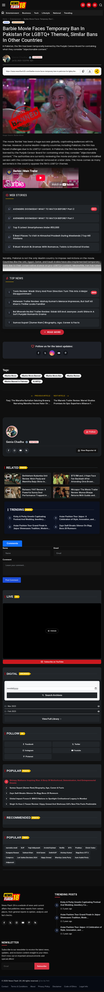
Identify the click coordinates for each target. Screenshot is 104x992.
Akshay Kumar (66, 853)
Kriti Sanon (41, 853)
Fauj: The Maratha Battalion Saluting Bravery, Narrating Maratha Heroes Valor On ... (28, 402)
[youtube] (20, 450)
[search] (100, 5)
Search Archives (52, 695)
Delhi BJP (53, 853)
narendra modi (11, 848)
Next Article (60, 396)
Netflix (61, 848)
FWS (47, 981)
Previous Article (42, 396)
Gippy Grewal (46, 858)
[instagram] (14, 450)
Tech (36, 13)
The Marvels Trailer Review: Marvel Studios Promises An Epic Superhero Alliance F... (74, 402)
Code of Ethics (70, 986)
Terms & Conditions (19, 986)
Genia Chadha (15, 442)
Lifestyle (46, 13)
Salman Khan (28, 853)
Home (5, 19)
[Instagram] (16, 922)
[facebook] (8, 450)
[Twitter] (10, 922)
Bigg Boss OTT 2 (82, 853)
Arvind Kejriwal (50, 848)
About (32, 986)
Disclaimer (57, 986)
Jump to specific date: (17, 684)
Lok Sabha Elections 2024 (27, 858)
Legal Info (83, 986)
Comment (7, 559)
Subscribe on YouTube (52, 661)
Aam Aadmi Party (82, 858)
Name (5, 548)
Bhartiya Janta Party (63, 858)
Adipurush (10, 862)
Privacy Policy (44, 986)
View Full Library (52, 719)
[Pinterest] (29, 922)
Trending (68, 13)
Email (56, 548)
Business (26, 13)
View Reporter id (87, 450)
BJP (22, 848)
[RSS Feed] (26, 450)
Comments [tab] (12, 543)
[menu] (3, 5)
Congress (10, 858)
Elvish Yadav (90, 848)
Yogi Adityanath (34, 848)
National (57, 13)
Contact (5, 986)
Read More (52, 332)
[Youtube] (22, 922)
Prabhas (78, 848)
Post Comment (11, 580)
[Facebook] (4, 922)
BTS (70, 848)
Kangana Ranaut (12, 853)
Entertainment (12, 13)
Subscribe (41, 966)
